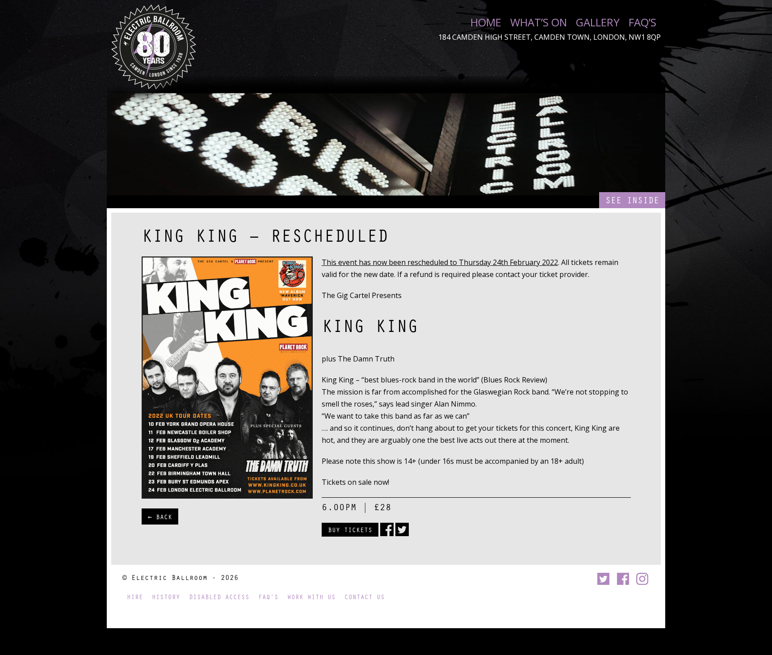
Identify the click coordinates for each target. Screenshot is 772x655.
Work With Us (311, 596)
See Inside (632, 200)
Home (485, 22)
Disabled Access (219, 596)
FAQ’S (642, 22)
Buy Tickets (350, 529)
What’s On (538, 22)
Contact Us (364, 596)
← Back (160, 516)
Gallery (598, 22)
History (166, 596)
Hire (135, 596)
